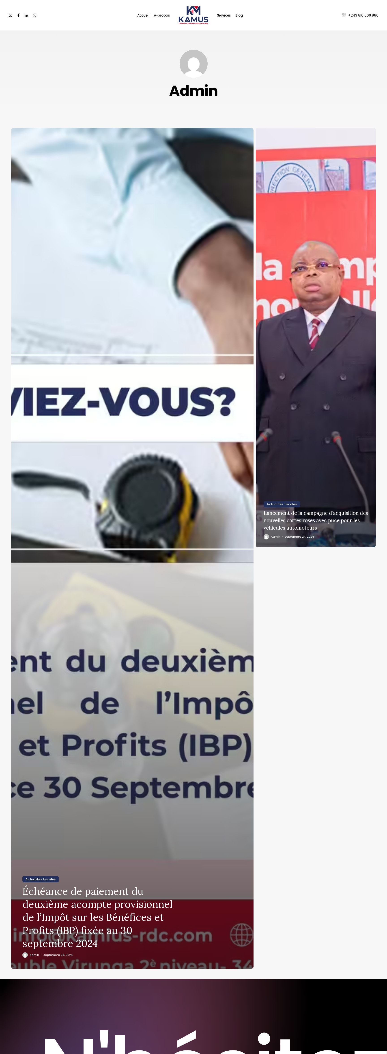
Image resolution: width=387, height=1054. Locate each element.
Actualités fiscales (41, 879)
